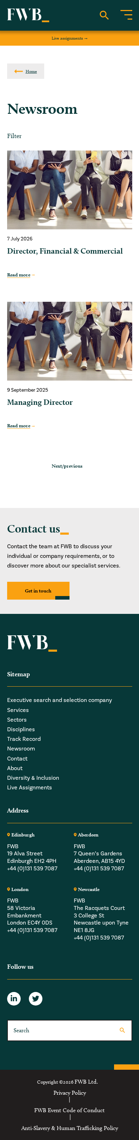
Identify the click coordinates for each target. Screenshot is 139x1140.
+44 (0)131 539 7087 (32, 868)
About (14, 768)
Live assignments (67, 38)
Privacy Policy (69, 1093)
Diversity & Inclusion (33, 778)
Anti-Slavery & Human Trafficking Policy (69, 1128)
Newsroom (21, 748)
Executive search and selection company (59, 700)
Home (31, 71)
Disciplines (21, 729)
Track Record (24, 739)
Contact (17, 758)
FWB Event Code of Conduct (69, 1110)
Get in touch (38, 591)
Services (18, 710)
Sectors (17, 719)
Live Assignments (29, 787)
